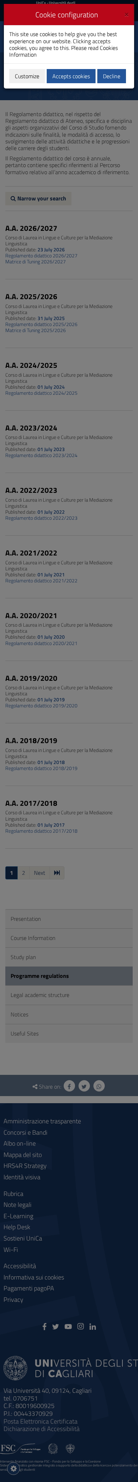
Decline (111, 76)
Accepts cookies (71, 76)
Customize (27, 76)
